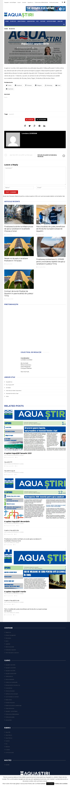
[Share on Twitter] (29, 126)
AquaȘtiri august (9, 471)
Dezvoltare (8, 638)
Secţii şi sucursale (10, 646)
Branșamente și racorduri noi (13, 685)
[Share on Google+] (34, 126)
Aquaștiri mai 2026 (10, 670)
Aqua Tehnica (21, 21)
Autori (19, 2)
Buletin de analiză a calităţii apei (13, 705)
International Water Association (13, 390)
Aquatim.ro (30, 2)
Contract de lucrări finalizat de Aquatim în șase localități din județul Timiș (18, 293)
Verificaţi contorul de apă (12, 693)
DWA (7, 396)
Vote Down (42, 119)
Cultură (42, 21)
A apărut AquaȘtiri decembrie (17, 521)
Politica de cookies (53, 2)
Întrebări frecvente (10, 702)
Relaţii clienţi (9, 699)
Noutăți (7, 764)
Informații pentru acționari (12, 652)
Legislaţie (8, 644)
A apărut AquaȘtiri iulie (11, 530)
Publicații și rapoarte (11, 649)
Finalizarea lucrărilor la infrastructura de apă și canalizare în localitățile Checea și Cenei (18, 229)
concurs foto (9, 720)
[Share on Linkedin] (44, 126)
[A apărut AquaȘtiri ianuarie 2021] (35, 430)
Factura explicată (10, 679)
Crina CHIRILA (9, 542)
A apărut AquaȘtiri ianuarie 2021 (18, 453)
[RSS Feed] (62, 2)
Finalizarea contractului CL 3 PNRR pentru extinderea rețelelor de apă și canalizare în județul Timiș (50, 261)
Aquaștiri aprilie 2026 (11, 673)
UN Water (8, 387)
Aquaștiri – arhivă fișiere (10, 2)
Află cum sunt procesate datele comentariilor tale (50, 196)
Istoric (7, 641)
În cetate (13, 21)
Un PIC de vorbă (51, 21)
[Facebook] (64, 2)
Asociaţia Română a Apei (12, 393)
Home (7, 21)
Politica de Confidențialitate (37, 783)
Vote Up (30, 119)
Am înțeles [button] (50, 783)
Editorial (8, 746)
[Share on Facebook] (25, 126)
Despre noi (8, 632)
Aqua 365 (60, 21)
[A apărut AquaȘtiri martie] (35, 568)
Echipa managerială (11, 635)
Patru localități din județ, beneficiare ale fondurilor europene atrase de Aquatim (50, 229)
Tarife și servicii (9, 676)
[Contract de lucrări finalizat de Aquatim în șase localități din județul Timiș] (19, 279)
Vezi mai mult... (25, 371)
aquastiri (11, 114)
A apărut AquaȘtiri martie (15, 592)
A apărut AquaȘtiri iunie (11, 600)
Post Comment (11, 192)
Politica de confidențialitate (41, 2)
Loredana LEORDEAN (41, 48)
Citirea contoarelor (10, 691)
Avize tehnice (9, 688)
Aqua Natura (31, 21)
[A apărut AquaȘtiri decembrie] (35, 498)
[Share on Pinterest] (39, 126)
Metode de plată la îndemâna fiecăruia (47, 155)
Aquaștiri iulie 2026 (10, 664)
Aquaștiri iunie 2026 (11, 667)
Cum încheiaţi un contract (12, 696)
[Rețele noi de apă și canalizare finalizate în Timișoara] (19, 246)
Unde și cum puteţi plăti (11, 682)
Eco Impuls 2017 (10, 384)
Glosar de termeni (10, 708)
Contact (24, 2)
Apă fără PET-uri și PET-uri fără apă (21, 155)
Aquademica (9, 381)
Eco (37, 21)
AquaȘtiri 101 (8, 462)
